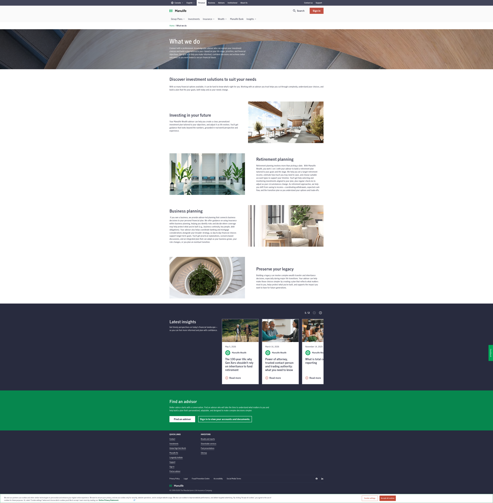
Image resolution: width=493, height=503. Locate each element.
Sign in (316, 10)
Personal (201, 3)
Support (319, 3)
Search (301, 10)
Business (211, 3)
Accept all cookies (387, 498)
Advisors (221, 3)
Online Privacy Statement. (116, 500)
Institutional (232, 3)
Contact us (308, 3)
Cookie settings (369, 498)
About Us (243, 3)
